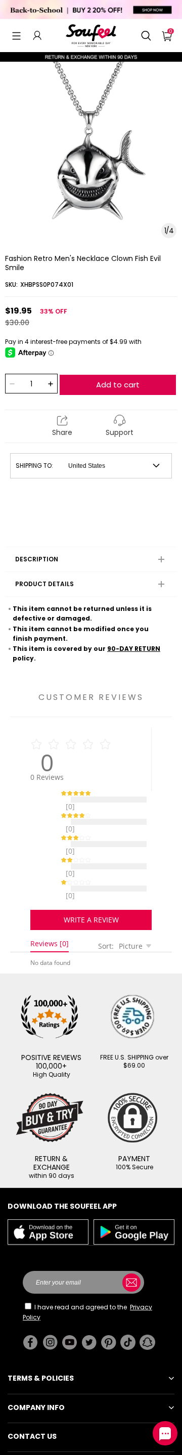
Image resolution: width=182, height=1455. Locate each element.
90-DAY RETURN (133, 648)
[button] (16, 35)
